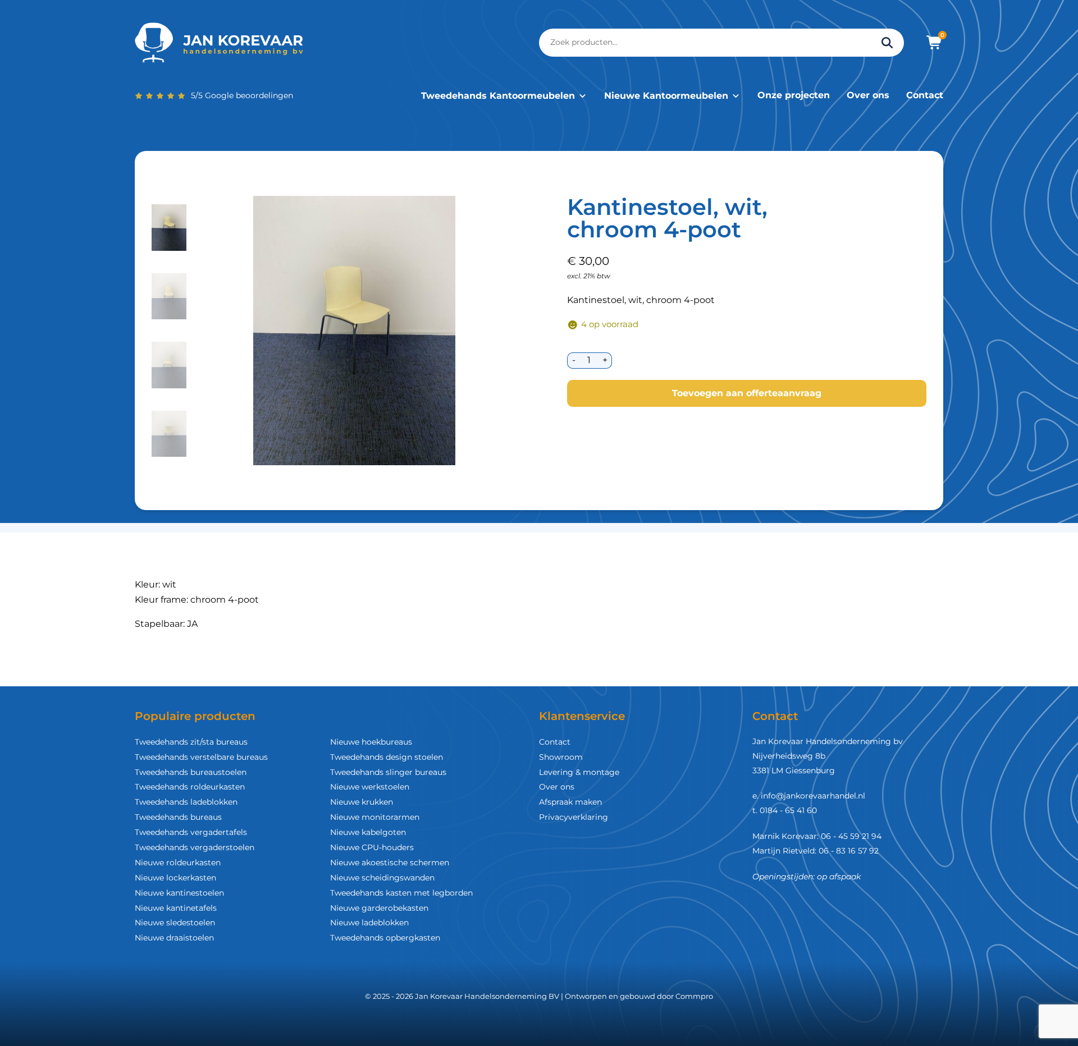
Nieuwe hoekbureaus (371, 742)
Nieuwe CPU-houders (372, 847)
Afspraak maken (570, 802)
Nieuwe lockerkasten (175, 878)
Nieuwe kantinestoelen (179, 893)
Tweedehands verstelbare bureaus (201, 757)
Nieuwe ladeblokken (369, 922)
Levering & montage (579, 772)
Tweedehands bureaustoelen (190, 772)
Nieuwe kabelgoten (368, 832)
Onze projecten (793, 95)
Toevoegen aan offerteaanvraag (746, 393)
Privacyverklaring (573, 817)
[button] (169, 227)
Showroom (561, 757)
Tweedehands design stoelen (386, 757)
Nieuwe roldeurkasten (178, 862)
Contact (924, 95)
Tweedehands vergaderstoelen (194, 847)
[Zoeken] (887, 43)
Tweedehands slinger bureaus (388, 772)
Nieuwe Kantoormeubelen (666, 95)
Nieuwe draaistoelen (174, 938)
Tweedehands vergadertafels (191, 832)
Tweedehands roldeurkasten (190, 787)
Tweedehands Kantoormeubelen (498, 95)
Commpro (694, 996)
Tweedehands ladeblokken (186, 802)
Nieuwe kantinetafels (176, 908)
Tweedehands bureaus (178, 817)
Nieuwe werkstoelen (369, 787)
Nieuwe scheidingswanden (382, 878)
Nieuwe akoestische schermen (389, 862)
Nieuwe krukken (361, 802)
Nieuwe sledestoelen (175, 922)
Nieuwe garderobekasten (379, 908)
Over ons (868, 95)
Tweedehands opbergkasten (385, 938)
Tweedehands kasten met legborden (401, 893)
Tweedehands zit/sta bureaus (191, 742)
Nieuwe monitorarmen (374, 817)
